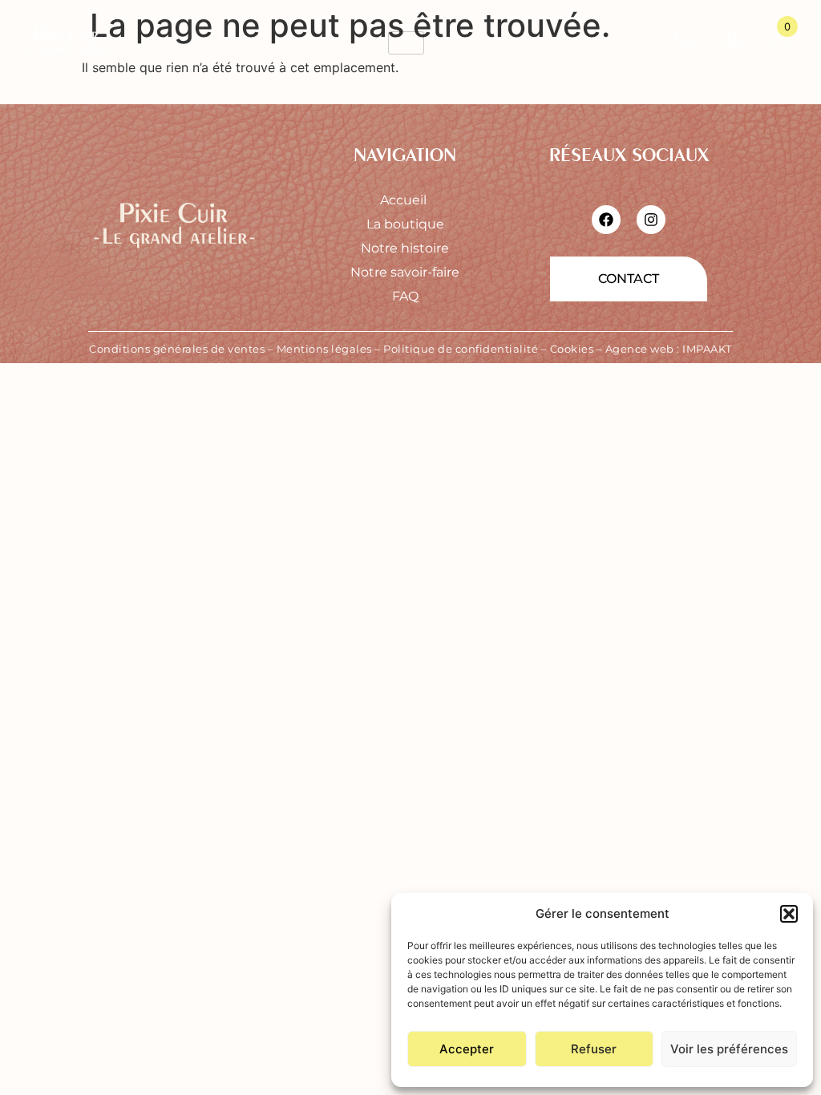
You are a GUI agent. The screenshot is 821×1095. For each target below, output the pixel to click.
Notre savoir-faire (404, 272)
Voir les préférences (729, 1049)
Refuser (594, 1049)
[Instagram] (651, 219)
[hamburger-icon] (406, 43)
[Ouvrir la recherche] (683, 42)
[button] (789, 914)
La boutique (405, 224)
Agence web (639, 348)
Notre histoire (405, 248)
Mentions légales (324, 348)
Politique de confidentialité (460, 348)
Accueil (405, 200)
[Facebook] (606, 219)
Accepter (466, 1049)
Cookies (572, 348)
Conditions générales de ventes (177, 348)
